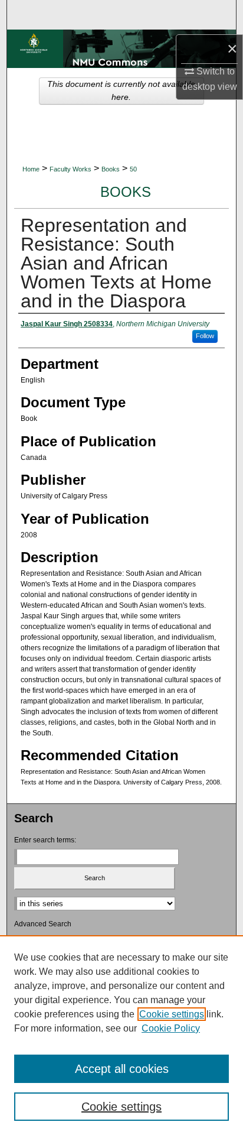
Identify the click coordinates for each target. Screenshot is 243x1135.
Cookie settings (171, 1014)
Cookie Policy (171, 1028)
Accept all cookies (122, 1068)
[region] (121, 1035)
